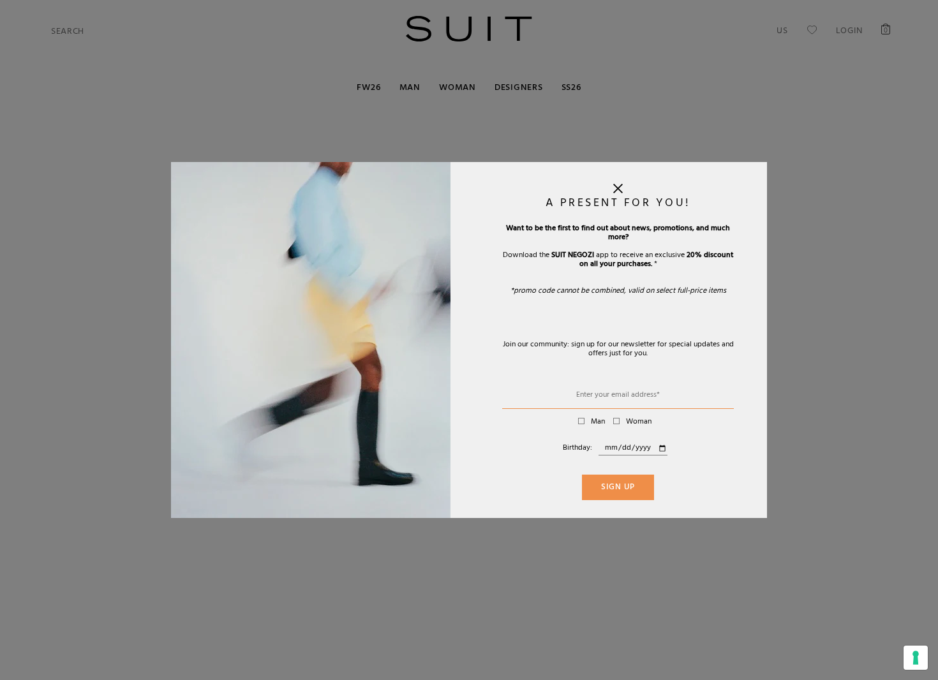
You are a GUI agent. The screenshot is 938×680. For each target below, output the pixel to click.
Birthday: (577, 448)
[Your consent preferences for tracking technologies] (916, 658)
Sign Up (618, 488)
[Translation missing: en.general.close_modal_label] (618, 191)
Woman (638, 422)
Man (598, 422)
